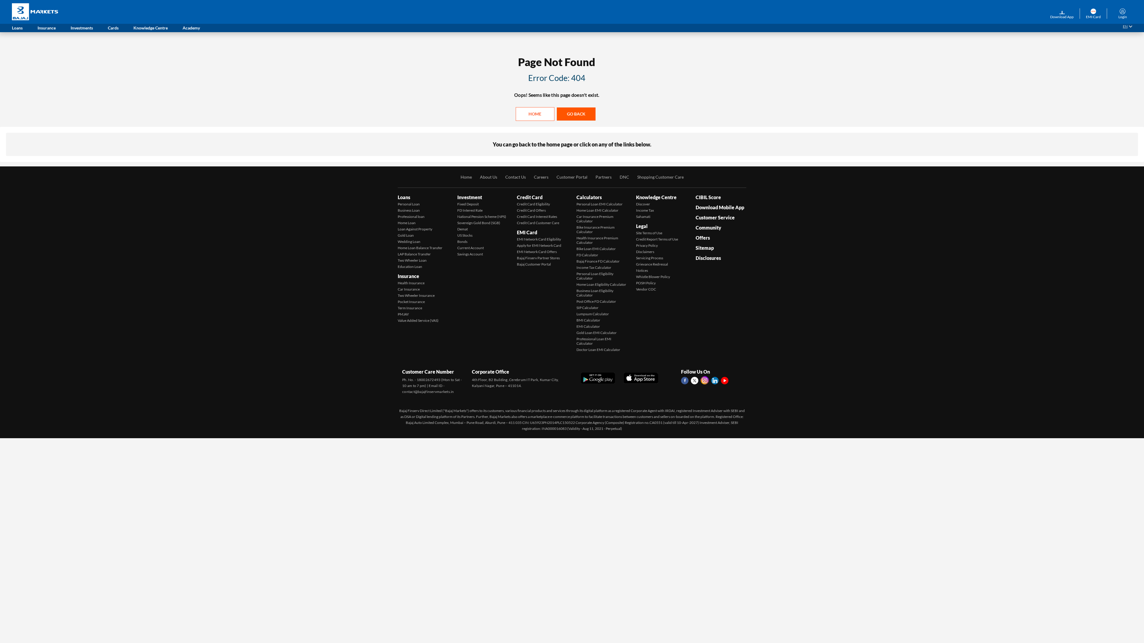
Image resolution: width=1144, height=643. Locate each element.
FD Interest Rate (470, 210)
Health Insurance (411, 283)
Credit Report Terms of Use (657, 239)
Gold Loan (406, 235)
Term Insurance (410, 308)
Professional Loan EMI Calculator (593, 341)
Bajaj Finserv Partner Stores (538, 258)
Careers (541, 177)
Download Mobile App (720, 207)
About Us (488, 177)
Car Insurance (409, 289)
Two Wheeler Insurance (416, 295)
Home (535, 113)
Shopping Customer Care (660, 177)
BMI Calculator (588, 320)
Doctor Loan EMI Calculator (598, 349)
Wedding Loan (409, 241)
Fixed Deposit (468, 204)
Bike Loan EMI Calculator (596, 248)
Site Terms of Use (649, 233)
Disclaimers (645, 251)
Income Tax (645, 210)
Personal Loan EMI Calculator (599, 204)
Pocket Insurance (411, 301)
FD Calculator (587, 255)
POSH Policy (646, 283)
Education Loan (410, 266)
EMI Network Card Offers (537, 251)
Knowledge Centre (656, 197)
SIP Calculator (587, 307)
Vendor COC (646, 289)
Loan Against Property (415, 229)
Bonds (462, 241)
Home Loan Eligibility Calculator (601, 284)
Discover (643, 204)
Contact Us (515, 177)
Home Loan (407, 223)
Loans (404, 197)
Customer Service (715, 217)
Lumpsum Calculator (592, 314)
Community (708, 227)
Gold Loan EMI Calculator (596, 332)
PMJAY (403, 314)
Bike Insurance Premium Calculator (595, 229)
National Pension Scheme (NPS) (481, 216)
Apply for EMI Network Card (539, 245)
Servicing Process (649, 258)
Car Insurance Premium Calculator (594, 218)
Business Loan (409, 210)
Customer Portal (572, 177)
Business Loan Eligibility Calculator (594, 292)
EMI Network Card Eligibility (539, 239)
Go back (576, 113)
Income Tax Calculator (593, 267)
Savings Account (470, 254)
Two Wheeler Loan (412, 260)
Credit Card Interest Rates (537, 216)
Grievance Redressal (652, 264)
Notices (642, 270)
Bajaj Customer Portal (534, 264)
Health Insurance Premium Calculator (597, 240)
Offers (703, 238)
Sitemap (705, 248)
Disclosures (708, 258)
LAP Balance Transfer (414, 254)
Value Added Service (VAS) (418, 320)
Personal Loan (409, 204)
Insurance (408, 276)
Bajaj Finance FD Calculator (598, 261)
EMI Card (527, 232)
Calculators (589, 197)
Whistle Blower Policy (653, 276)
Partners (604, 177)
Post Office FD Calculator (596, 301)
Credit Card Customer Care (538, 223)
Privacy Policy (647, 245)
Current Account (470, 248)
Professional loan (411, 216)
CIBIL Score (708, 197)
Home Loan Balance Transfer (420, 248)
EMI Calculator (588, 326)
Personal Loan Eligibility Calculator (594, 275)
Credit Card (530, 197)
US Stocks (464, 235)
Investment (469, 197)
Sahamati (643, 216)
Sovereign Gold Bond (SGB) (478, 223)
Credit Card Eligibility (533, 204)
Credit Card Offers (531, 210)
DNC (624, 177)
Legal (642, 226)
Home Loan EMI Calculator (597, 210)
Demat (462, 229)
